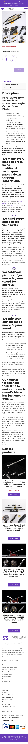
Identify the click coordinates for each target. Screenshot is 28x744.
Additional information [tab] (11, 84)
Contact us (14, 205)
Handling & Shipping (8, 695)
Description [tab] (7, 81)
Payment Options (7, 699)
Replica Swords (6, 676)
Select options (14, 494)
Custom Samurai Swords (9, 667)
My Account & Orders (8, 702)
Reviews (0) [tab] (7, 88)
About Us (5, 690)
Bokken (4, 679)
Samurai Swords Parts (8, 669)
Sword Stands (6, 681)
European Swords (7, 672)
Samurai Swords (7, 665)
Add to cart (19, 70)
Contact (4, 692)
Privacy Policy (6, 704)
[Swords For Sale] (8, 9)
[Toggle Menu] (26, 9)
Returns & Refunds (7, 697)
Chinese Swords (7, 674)
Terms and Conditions (8, 706)
